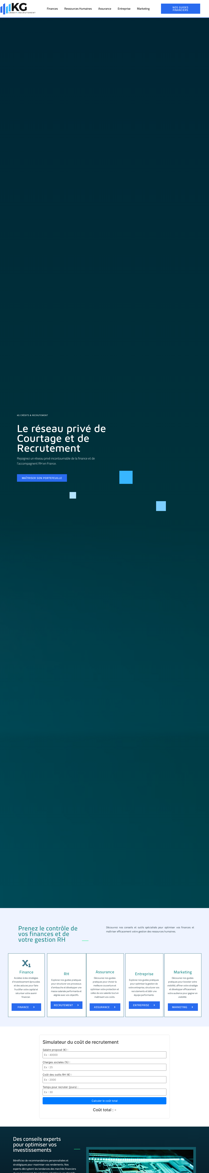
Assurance (104, 8)
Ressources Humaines (78, 8)
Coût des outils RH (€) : (57, 1074)
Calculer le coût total (105, 1100)
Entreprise (124, 8)
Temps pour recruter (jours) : (60, 1087)
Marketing (143, 8)
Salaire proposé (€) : (55, 1049)
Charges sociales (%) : (56, 1062)
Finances (52, 8)
